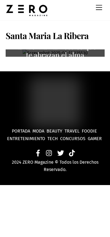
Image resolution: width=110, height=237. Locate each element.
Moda (39, 131)
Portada (21, 131)
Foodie (89, 131)
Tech (53, 138)
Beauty (56, 131)
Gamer (95, 138)
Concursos (73, 138)
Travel (73, 131)
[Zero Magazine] (27, 13)
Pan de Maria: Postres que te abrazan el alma (55, 51)
